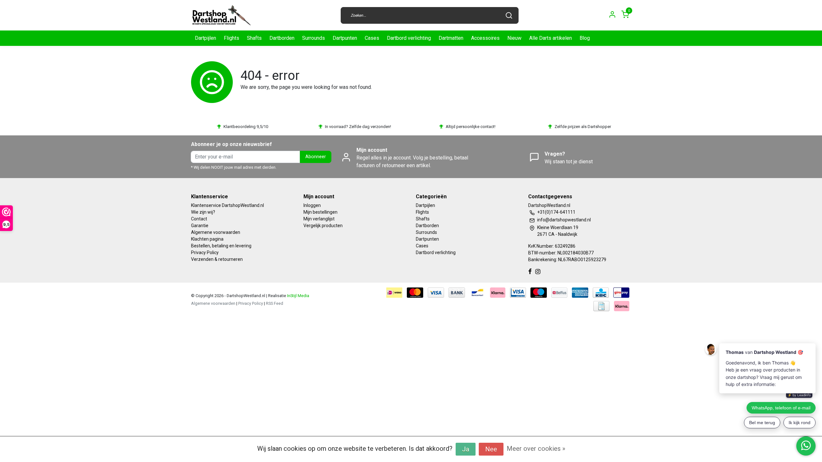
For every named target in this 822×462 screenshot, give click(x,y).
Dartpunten (345, 38)
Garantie (199, 225)
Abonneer (315, 156)
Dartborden (281, 38)
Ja (465, 449)
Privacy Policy (205, 252)
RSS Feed (274, 303)
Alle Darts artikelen (550, 38)
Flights (231, 38)
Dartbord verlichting (409, 38)
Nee (491, 449)
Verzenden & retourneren (217, 259)
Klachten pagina (207, 239)
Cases (372, 38)
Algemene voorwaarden (215, 232)
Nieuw (514, 38)
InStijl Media (297, 295)
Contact (199, 218)
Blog (585, 38)
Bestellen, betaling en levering (221, 245)
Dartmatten (451, 38)
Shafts (254, 38)
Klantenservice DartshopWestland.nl (227, 205)
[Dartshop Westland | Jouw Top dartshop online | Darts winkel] (221, 15)
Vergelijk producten (323, 225)
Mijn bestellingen (320, 212)
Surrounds (313, 38)
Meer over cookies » (536, 448)
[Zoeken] (509, 15)
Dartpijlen (205, 38)
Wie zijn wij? (203, 212)
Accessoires (485, 38)
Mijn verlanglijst (319, 218)
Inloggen (312, 205)
